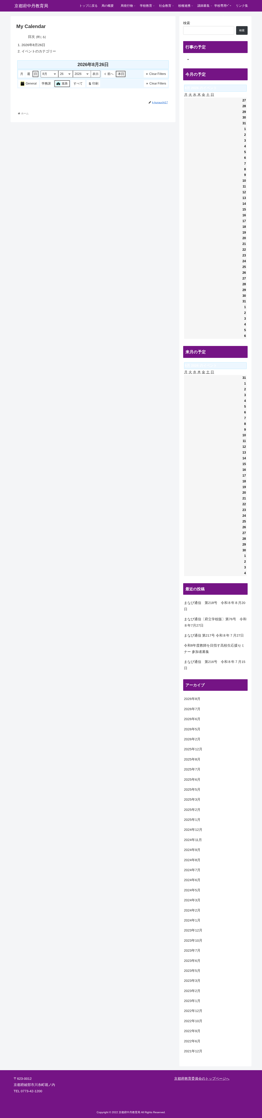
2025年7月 (192, 769)
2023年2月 (192, 991)
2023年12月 (193, 930)
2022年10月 (193, 1021)
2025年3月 (192, 799)
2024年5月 (192, 890)
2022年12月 (193, 1011)
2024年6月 (192, 880)
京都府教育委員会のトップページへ (201, 1079)
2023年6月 (192, 961)
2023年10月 (193, 940)
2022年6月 (192, 1041)
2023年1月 (192, 1001)
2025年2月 (192, 810)
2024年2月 (192, 910)
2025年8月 (192, 759)
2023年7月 (192, 950)
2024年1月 (192, 920)
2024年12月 (193, 830)
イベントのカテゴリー (38, 51)
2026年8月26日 (33, 45)
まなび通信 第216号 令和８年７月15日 (214, 665)
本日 (121, 73)
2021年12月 (193, 1051)
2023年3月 (192, 981)
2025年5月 (192, 789)
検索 (186, 23)
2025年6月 (192, 779)
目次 (31, 37)
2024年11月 (193, 840)
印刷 (93, 84)
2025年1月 (192, 820)
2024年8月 (192, 860)
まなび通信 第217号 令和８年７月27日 (214, 635)
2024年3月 (192, 900)
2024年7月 (192, 870)
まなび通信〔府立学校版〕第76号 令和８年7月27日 (215, 622)
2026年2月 (192, 739)
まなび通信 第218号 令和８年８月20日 (214, 606)
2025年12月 (193, 749)
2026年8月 (192, 699)
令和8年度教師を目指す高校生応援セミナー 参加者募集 (214, 649)
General (31, 83)
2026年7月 (192, 709)
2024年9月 (192, 850)
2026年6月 (192, 719)
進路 (65, 83)
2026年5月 (192, 729)
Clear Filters (157, 73)
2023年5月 (192, 971)
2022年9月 (192, 1031)
